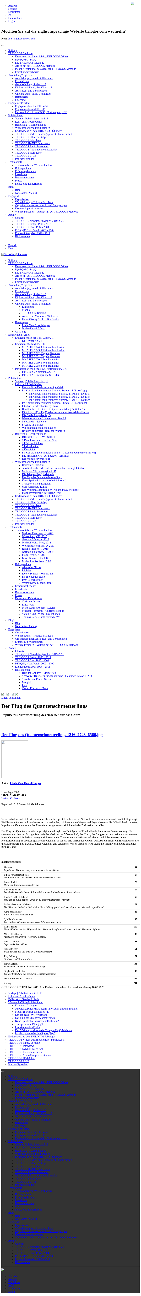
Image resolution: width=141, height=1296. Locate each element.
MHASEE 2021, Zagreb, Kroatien (41, 356)
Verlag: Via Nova (10, 798)
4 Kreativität (28, 449)
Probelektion (22, 81)
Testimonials (15, 161)
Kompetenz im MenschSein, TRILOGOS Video (41, 56)
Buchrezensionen (24, 177)
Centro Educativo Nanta (35, 688)
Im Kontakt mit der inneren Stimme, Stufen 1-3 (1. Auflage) (54, 402)
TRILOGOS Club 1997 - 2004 (32, 227)
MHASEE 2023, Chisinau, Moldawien (43, 350)
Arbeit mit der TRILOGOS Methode (35, 65)
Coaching (20, 99)
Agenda (12, 5)
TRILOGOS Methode (20, 53)
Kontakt (12, 8)
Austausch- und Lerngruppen (31, 90)
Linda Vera (28, 604)
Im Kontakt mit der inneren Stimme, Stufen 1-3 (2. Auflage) (54, 390)
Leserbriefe (21, 174)
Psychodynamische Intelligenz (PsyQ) (42, 492)
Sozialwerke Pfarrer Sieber (36, 679)
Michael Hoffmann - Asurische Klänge (43, 610)
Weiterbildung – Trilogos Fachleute (34, 202)
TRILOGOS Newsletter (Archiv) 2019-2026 (39, 220)
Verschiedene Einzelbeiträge (37, 582)
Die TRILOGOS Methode (29, 62)
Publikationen (15, 115)
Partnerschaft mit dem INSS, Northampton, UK (41, 112)
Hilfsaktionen (22, 236)
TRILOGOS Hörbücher (28, 152)
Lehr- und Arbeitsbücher (28, 121)
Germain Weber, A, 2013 (35, 539)
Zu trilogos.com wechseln (21, 38)
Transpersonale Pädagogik (36, 483)
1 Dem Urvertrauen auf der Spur (39, 440)
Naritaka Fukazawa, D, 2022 (37, 533)
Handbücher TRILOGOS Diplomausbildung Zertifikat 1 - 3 (54, 409)
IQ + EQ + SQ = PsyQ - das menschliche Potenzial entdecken (55, 412)
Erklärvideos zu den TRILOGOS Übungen (38, 130)
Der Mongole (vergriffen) (36, 458)
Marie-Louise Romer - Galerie (38, 607)
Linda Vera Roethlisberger (25, 783)
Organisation (22, 199)
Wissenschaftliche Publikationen (32, 127)
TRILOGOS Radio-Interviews (31, 146)
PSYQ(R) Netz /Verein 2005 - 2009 (34, 230)
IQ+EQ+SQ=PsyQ (25, 59)
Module (26, 309)
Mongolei (27, 682)
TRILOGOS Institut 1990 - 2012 (33, 224)
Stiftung (12, 50)
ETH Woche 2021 (32, 340)
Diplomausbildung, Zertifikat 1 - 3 (33, 87)
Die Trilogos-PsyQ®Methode (38, 474)
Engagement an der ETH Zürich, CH (35, 106)
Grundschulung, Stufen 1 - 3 (30, 84)
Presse (18, 180)
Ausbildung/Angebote (20, 75)
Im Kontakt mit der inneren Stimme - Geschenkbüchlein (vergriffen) (59, 452)
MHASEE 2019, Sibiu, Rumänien (40, 362)
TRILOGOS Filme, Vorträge (31, 137)
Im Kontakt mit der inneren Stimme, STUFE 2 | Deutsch (59, 396)
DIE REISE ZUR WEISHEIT (38, 437)
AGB (11, 14)
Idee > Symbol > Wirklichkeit (38, 573)
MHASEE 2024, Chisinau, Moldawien (43, 347)
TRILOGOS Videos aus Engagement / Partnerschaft (43, 134)
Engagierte (14, 196)
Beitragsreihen (23, 168)
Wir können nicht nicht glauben (39, 427)
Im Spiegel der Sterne (33, 576)
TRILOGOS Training (34, 312)
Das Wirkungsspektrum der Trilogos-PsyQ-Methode (50, 489)
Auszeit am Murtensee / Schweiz (40, 316)
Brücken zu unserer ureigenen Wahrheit (43, 430)
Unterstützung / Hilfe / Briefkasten (40, 319)
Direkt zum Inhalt (10, 697)
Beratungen (21, 96)
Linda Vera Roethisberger (36, 325)
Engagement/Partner (19, 103)
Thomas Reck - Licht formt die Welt (41, 617)
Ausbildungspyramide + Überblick (34, 78)
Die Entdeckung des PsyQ (36, 415)
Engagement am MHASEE (30, 109)
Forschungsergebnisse (27, 71)
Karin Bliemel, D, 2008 (35, 558)
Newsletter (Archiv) (26, 192)
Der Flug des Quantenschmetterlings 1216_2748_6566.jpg (52, 734)
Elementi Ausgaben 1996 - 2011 (32, 233)
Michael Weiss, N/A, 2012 (36, 542)
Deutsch (12, 248)
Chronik (19, 217)
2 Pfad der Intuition (32, 443)
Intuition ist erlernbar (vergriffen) (40, 406)
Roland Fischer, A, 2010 (35, 548)
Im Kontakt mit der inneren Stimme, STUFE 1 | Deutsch (59, 393)
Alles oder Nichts (31, 567)
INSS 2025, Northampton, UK (39, 371)
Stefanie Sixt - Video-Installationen (41, 613)
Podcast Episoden (24, 158)
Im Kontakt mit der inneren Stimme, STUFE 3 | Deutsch (59, 399)
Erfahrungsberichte (25, 171)
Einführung (28, 306)
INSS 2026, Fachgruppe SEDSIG (40, 375)
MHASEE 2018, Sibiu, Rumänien (40, 365)
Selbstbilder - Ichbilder (34, 421)
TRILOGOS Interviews (28, 140)
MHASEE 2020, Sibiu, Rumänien (40, 359)
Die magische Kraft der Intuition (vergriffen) (46, 455)
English (12, 245)
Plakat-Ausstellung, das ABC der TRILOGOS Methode (45, 68)
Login (11, 21)
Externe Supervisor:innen (29, 208)
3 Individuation (30, 446)
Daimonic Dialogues (33, 464)
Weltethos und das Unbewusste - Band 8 (44, 418)
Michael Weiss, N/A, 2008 (36, 561)
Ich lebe (26, 570)
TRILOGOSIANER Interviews (32, 143)
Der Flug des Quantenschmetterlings (42, 477)
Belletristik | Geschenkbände (30, 124)
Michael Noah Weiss (33, 328)
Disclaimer (14, 11)
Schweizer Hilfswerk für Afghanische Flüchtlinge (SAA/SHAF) (57, 675)
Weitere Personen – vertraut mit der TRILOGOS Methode (46, 211)
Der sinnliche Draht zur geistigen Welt (42, 387)
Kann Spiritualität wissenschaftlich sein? (44, 480)
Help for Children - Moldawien (39, 672)
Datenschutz (15, 18)
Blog (11, 186)
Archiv (12, 214)
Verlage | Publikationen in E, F (31, 118)
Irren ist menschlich (32, 579)
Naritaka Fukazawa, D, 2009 (37, 551)
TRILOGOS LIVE (25, 155)
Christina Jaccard (31, 601)
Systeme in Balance (32, 424)
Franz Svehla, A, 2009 (34, 554)
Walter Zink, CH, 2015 (34, 536)
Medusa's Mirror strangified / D (39, 471)
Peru (24, 685)
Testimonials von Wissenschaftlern (33, 165)
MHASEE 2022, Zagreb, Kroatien (41, 353)
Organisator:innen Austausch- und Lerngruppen (41, 205)
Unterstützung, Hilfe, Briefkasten (33, 93)
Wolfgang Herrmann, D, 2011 (38, 545)
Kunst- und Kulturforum (28, 183)
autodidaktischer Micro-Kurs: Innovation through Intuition (53, 468)
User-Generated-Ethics (34, 486)
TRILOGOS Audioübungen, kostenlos (36, 149)
